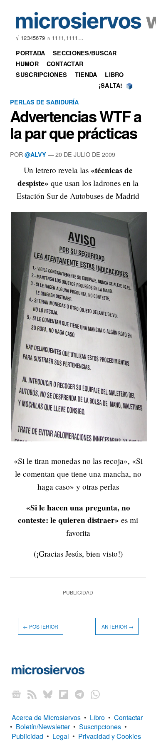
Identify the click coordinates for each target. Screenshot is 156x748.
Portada (30, 53)
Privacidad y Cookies (109, 736)
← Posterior (40, 626)
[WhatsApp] (95, 694)
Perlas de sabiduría (44, 102)
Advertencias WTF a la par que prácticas (75, 124)
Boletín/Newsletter (43, 726)
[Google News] (16, 694)
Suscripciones (41, 74)
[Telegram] (79, 694)
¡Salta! (111, 85)
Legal (60, 736)
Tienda (86, 74)
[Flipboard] (63, 694)
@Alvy (35, 154)
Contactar (65, 63)
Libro (114, 74)
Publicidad (27, 736)
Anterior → (117, 626)
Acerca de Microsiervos (46, 717)
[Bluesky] (47, 694)
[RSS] (32, 694)
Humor (27, 63)
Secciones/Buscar (85, 53)
